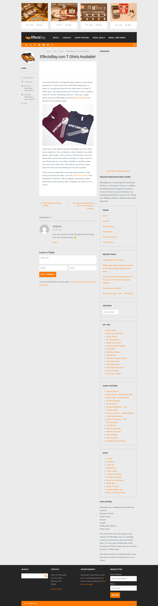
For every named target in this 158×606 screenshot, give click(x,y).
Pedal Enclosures (113, 361)
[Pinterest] (43, 45)
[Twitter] (48, 45)
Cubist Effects (111, 337)
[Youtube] (52, 45)
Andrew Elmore (112, 391)
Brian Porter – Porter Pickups (117, 398)
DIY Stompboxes (112, 340)
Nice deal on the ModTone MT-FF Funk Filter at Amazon (83, 205)
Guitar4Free (111, 468)
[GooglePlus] (35, 45)
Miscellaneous (29, 90)
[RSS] (26, 45)
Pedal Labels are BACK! (112, 288)
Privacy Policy (108, 242)
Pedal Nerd (110, 483)
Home (49, 51)
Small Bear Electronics (115, 367)
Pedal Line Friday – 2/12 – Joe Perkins (118, 294)
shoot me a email (80, 175)
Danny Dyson (111, 404)
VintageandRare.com (114, 490)
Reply (55, 242)
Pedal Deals (99, 38)
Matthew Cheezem (113, 432)
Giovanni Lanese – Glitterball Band (119, 413)
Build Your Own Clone (114, 333)
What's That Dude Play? (115, 493)
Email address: (116, 574)
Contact (67, 38)
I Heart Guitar (111, 471)
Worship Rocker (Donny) (116, 441)
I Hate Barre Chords (114, 416)
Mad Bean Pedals (113, 352)
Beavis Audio (111, 330)
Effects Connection (113, 343)
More (40, 25)
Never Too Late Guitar (115, 480)
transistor (32, 99)
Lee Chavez (111, 425)
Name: (112, 584)
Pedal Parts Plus (112, 364)
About (56, 38)
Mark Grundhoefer (113, 428)
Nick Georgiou (111, 435)
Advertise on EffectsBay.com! (118, 171)
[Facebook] (31, 45)
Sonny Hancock (80, 98)
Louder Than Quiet (113, 474)
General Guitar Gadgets (115, 346)
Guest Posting (82, 38)
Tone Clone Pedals (113, 374)
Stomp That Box (112, 371)
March (62, 51)
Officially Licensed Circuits (116, 358)
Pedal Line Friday (117, 38)
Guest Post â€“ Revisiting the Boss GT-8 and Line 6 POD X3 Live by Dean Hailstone (118, 280)
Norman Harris (112, 438)
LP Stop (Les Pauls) (114, 477)
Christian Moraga (113, 401)
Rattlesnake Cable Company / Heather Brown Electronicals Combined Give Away (118, 268)
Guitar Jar (110, 465)
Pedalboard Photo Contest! (113, 260)
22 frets (109, 459)
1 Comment (28, 82)
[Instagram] (39, 45)
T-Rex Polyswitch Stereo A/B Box (51, 204)
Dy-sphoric (110, 462)
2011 (55, 51)
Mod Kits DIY (111, 355)
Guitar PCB (110, 349)
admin (23, 68)
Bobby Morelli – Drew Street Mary (119, 394)
